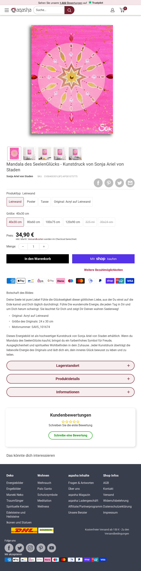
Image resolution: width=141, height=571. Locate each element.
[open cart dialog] (122, 10)
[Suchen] (69, 10)
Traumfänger (14, 500)
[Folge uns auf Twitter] (19, 547)
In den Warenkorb (38, 259)
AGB (106, 483)
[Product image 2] (29, 153)
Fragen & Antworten (81, 483)
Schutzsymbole (47, 495)
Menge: (11, 246)
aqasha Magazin (79, 495)
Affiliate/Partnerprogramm (85, 506)
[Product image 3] (45, 153)
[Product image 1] (14, 153)
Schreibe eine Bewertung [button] (70, 435)
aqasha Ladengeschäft (83, 500)
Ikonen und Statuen (19, 522)
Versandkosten (36, 239)
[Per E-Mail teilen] (130, 182)
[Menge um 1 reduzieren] (23, 246)
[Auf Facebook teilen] (98, 182)
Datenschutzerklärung (117, 506)
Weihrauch (44, 483)
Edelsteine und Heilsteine (15, 514)
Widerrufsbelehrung (116, 500)
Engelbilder (13, 488)
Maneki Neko (14, 495)
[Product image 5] (75, 153)
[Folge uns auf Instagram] (30, 547)
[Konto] (112, 10)
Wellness (43, 506)
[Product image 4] (60, 153)
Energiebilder (14, 483)
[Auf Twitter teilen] (119, 182)
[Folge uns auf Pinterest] (41, 547)
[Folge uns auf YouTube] (51, 547)
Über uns (74, 488)
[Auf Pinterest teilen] (108, 182)
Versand (108, 495)
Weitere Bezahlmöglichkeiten (103, 270)
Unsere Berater (77, 512)
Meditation (44, 500)
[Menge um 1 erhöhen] (43, 246)
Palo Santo (44, 488)
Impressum (110, 512)
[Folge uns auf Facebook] (9, 547)
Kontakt (108, 488)
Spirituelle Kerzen (17, 506)
